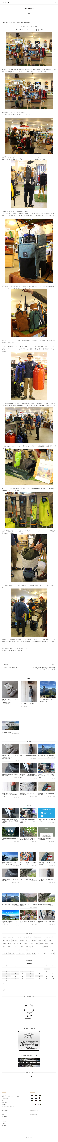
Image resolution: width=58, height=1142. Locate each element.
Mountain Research (44, 943)
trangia (33, 953)
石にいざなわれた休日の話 (26, 879)
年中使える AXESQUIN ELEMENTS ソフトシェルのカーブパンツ (10, 794)
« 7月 (3, 983)
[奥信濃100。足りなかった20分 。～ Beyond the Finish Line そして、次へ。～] (10, 915)
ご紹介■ (33, 446)
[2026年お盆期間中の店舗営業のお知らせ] (10, 831)
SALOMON (23, 950)
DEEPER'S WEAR (6, 940)
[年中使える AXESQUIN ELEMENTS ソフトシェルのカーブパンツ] (10, 786)
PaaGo (33, 946)
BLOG (32, 26)
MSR (52, 943)
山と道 (52, 953)
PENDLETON (47, 946)
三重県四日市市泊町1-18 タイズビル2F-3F (10, 1096)
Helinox (4, 943)
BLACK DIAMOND (48, 937)
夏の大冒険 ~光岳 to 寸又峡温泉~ (46, 755)
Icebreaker (26, 943)
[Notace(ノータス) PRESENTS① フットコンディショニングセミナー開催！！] (46, 768)
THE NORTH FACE (20, 953)
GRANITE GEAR (41, 940)
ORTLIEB (22, 946)
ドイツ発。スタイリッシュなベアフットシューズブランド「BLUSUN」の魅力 (10, 757)
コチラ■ (42, 405)
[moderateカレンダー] (10, 725)
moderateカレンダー (7, 732)
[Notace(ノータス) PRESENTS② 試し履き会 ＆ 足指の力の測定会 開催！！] (28, 768)
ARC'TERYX (18, 937)
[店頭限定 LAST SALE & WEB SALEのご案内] (46, 813)
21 (39, 976)
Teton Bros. (11, 953)
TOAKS (28, 953)
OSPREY (28, 946)
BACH (31, 937)
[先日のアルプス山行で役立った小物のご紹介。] (46, 786)
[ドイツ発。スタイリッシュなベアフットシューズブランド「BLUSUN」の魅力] (10, 749)
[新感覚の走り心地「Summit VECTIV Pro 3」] (28, 786)
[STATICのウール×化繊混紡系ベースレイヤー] (28, 749)
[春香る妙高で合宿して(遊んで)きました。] (46, 915)
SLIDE (39, 950)
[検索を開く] (55, 2)
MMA (36, 943)
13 (30, 973)
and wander (10, 937)
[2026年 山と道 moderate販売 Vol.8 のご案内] (46, 831)
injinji (32, 943)
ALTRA (4, 937)
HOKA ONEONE (11, 943)
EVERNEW (22, 940)
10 (6, 973)
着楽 (3, 1114)
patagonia (40, 946)
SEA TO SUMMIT (31, 950)
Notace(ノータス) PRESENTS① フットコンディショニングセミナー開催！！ (46, 776)
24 (6, 978)
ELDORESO (14, 940)
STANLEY (5, 953)
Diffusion (4, 1118)
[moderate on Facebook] (8, 2)
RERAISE (4, 1123)
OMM (16, 946)
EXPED (27, 940)
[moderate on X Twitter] (6, 2)
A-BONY (4, 1121)
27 (30, 978)
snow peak (52, 950)
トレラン (39, 953)
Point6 (4, 950)
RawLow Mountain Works (13, 950)
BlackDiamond (38, 937)
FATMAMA (4, 1125)
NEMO (4, 946)
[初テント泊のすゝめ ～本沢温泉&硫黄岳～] (28, 897)
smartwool (45, 950)
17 (6, 976)
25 (15, 978)
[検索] (54, 989)
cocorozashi (4, 1116)
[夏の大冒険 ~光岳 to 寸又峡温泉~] (46, 749)
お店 (36, 26)
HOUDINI (19, 943)
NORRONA (10, 946)
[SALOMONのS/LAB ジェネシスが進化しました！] (10, 768)
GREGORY (49, 940)
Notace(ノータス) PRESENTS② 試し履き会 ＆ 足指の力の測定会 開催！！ (28, 776)
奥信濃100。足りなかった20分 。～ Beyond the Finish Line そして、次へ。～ (10, 923)
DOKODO (4, 1119)
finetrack (34, 940)
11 (15, 973)
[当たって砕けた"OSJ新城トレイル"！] (28, 915)
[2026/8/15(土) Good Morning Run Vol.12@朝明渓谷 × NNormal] (28, 831)
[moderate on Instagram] (3, 2)
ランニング (46, 953)
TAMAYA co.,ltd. (33, 1114)
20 (30, 976)
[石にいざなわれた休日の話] (46, 897)
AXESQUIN (25, 937)
